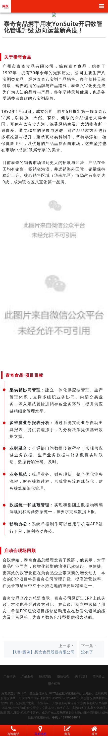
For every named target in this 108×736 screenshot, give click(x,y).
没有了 (87, 652)
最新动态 (63, 676)
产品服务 (27, 676)
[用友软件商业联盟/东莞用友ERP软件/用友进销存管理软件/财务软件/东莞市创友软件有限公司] (5, 6)
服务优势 (54, 683)
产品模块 (10, 676)
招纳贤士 (99, 676)
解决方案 (45, 676)
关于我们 (81, 676)
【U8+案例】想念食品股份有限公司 (43, 652)
